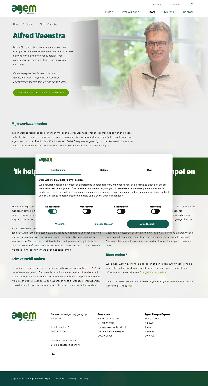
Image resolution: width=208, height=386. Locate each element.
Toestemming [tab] (58, 170)
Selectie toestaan (104, 224)
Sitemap (84, 378)
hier (130, 285)
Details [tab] (104, 170)
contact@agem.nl (70, 344)
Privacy (72, 378)
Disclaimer (60, 378)
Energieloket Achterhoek (153, 272)
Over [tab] (149, 170)
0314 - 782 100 (70, 340)
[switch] (87, 211)
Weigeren (60, 224)
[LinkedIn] (53, 354)
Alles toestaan (147, 224)
